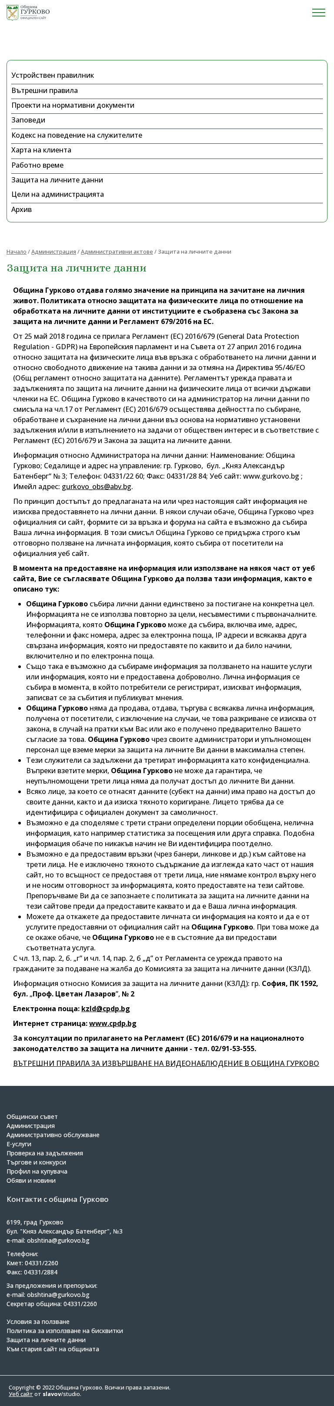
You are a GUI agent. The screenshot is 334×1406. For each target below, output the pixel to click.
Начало (17, 251)
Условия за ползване (38, 1321)
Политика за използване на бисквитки (65, 1331)
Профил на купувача (37, 1171)
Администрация (53, 251)
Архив (21, 209)
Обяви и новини (31, 1180)
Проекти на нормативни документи (72, 105)
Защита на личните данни (57, 180)
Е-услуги (19, 1144)
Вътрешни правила (44, 90)
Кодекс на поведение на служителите (76, 135)
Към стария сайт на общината (53, 1349)
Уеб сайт (21, 1394)
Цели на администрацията (57, 194)
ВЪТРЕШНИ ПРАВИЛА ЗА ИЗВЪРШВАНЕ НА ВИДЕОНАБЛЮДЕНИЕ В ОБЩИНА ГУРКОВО (166, 1063)
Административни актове (117, 251)
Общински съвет (32, 1116)
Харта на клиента (41, 150)
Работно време (37, 165)
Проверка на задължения (45, 1153)
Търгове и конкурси (36, 1162)
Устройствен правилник (52, 75)
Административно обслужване (53, 1135)
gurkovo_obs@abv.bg (96, 486)
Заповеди (28, 120)
